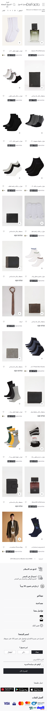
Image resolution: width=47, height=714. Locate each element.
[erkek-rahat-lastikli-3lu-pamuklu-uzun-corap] (12, 30)
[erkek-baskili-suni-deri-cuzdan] (35, 391)
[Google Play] (21, 689)
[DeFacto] (33, 4)
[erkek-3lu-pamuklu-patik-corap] (35, 166)
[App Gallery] (7, 689)
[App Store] (36, 689)
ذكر (23, 652)
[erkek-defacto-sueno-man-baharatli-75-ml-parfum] (35, 30)
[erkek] (12, 211)
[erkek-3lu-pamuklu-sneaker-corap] (12, 166)
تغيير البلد (35, 625)
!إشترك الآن (23, 671)
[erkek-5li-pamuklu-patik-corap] (12, 75)
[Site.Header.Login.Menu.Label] (43, 4)
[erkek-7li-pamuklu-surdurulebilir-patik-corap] (35, 346)
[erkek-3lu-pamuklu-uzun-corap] (12, 391)
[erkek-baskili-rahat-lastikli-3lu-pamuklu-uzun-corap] (12, 436)
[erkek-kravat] (12, 301)
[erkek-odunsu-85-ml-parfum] (35, 481)
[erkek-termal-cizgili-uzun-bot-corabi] (35, 436)
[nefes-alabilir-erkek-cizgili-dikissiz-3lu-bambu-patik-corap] (12, 120)
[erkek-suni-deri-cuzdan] (35, 75)
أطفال (10, 652)
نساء (37, 652)
